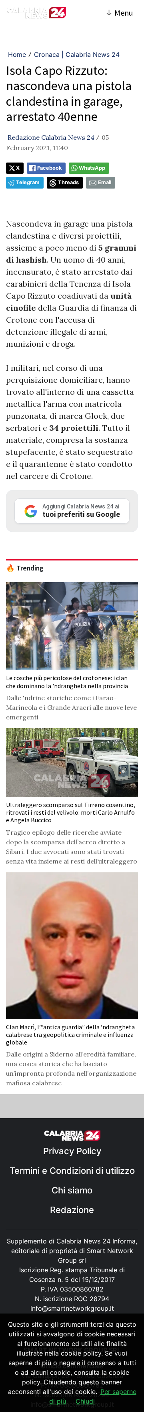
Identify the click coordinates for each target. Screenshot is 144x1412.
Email (104, 182)
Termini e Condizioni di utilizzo (72, 1170)
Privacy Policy (72, 1151)
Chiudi (85, 1401)
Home (17, 54)
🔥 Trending (25, 568)
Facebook (49, 168)
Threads (68, 182)
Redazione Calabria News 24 (51, 137)
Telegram (28, 182)
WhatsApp (92, 168)
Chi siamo (72, 1190)
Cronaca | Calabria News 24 (77, 54)
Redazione (72, 1210)
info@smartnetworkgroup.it (72, 1308)
